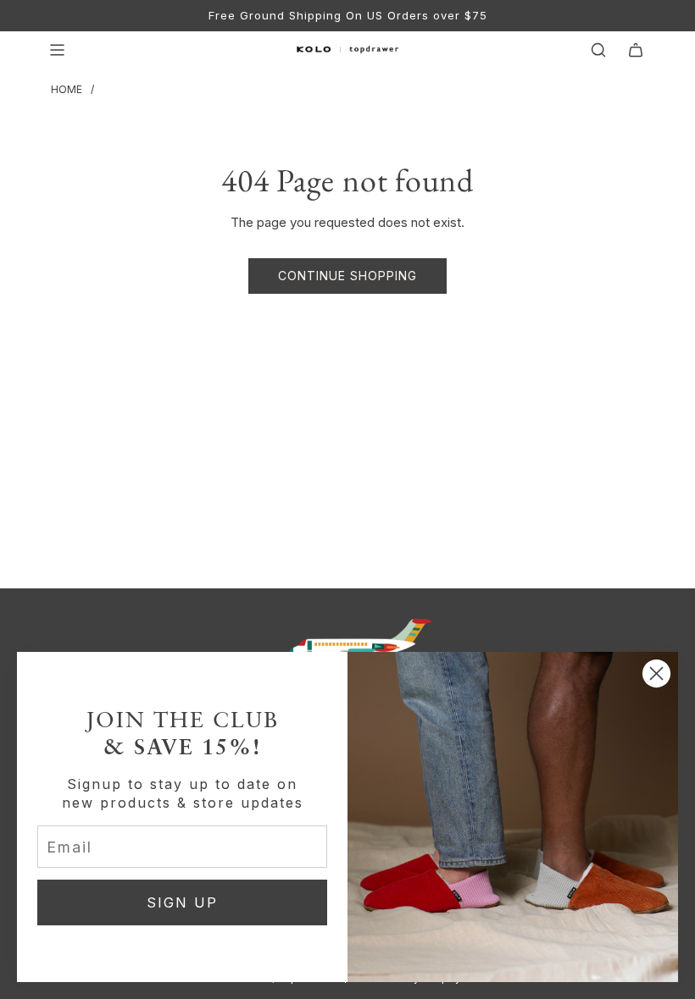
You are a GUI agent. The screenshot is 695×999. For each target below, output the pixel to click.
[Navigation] (56, 50)
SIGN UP (182, 902)
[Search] (598, 50)
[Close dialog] (656, 673)
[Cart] (635, 50)
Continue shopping (347, 275)
